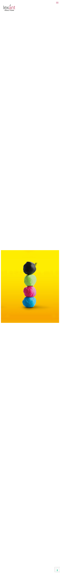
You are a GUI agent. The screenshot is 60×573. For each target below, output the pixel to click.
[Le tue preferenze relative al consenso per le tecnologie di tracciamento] (57, 570)
